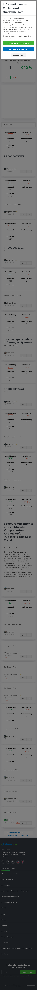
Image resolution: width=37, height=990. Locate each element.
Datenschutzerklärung (17, 32)
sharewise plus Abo (18, 43)
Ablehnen (18, 55)
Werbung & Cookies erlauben (18, 49)
